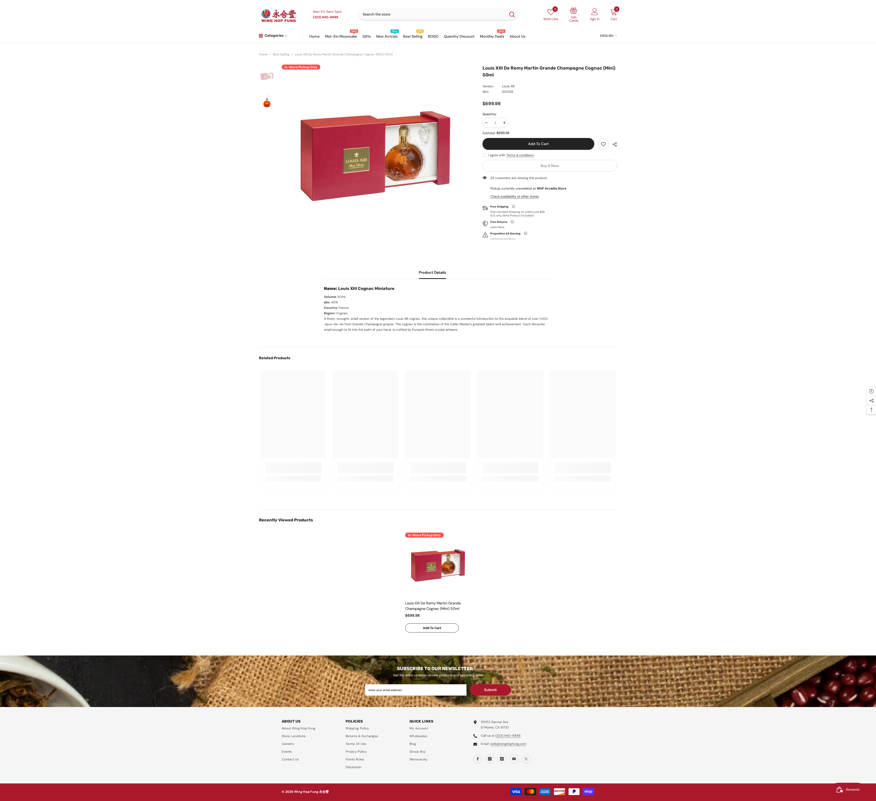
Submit (490, 689)
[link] (603, 144)
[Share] (613, 144)
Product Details (432, 272)
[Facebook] (477, 758)
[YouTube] (514, 758)
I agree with (496, 155)
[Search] (438, 14)
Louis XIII (508, 86)
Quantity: (489, 114)
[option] (375, 156)
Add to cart (538, 143)
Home (263, 54)
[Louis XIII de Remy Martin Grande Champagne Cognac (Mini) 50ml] (438, 565)
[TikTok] (502, 758)
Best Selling (281, 54)
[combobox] (432, 14)
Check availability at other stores (514, 196)
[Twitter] (526, 758)
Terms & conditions (520, 155)
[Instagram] (489, 758)
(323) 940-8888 (508, 735)
